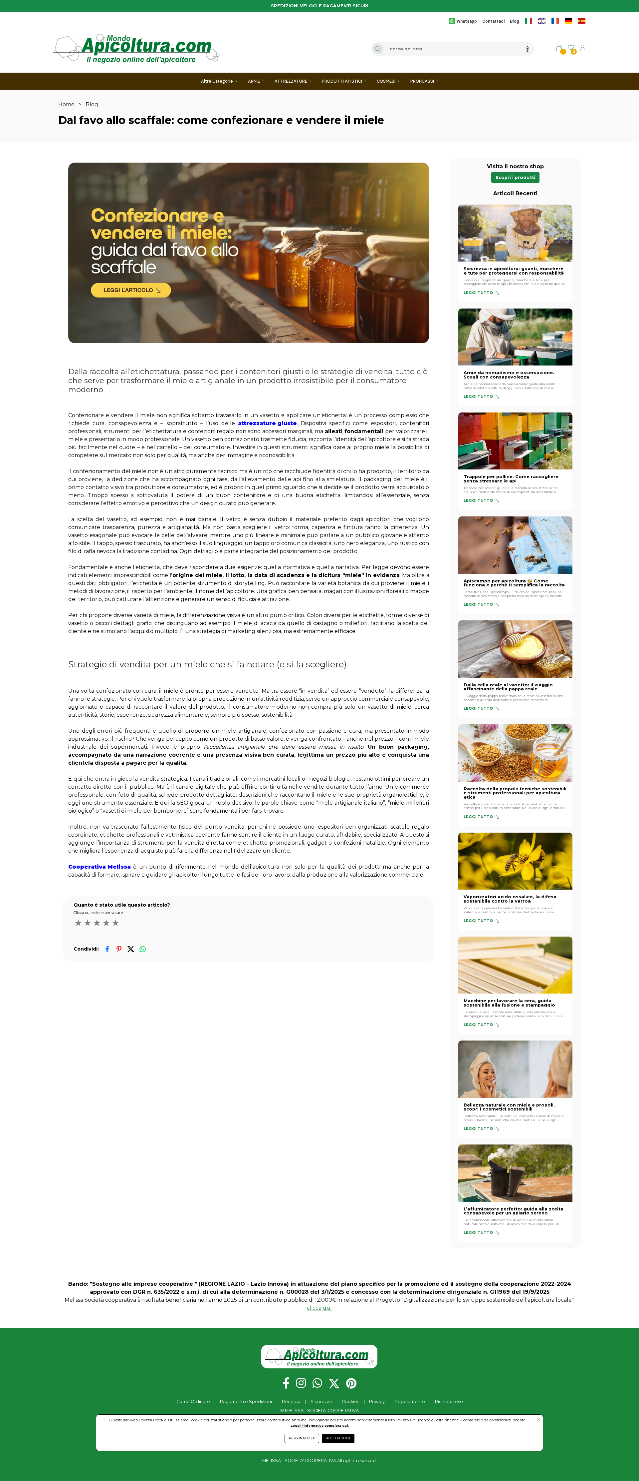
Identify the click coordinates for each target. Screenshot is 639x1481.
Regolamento (410, 1401)
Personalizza (302, 1438)
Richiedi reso (449, 1401)
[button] (515, 177)
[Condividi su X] (130, 949)
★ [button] (78, 923)
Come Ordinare (193, 1401)
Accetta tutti (338, 1438)
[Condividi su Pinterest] (119, 949)
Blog (514, 21)
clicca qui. (319, 1308)
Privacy (377, 1401)
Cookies (350, 1401)
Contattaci (493, 21)
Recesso (291, 1401)
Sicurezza (321, 1401)
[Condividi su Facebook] (107, 949)
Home (66, 104)
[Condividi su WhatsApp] (142, 949)
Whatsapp (467, 21)
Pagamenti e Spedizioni (246, 1401)
